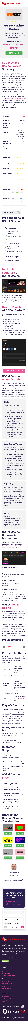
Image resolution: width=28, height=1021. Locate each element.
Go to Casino (14, 53)
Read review (8, 833)
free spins (5, 546)
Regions (4, 1001)
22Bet (16, 916)
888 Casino (8, 916)
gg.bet (23, 116)
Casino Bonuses (6, 971)
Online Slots (5, 970)
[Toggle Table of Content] (17, 212)
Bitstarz (17, 919)
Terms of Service (6, 998)
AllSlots (7, 919)
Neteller (19, 678)
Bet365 (17, 923)
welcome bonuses (7, 548)
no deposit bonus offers (16, 546)
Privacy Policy (5, 996)
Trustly (22, 698)
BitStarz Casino (6, 986)
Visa (20, 670)
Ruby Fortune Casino (7, 988)
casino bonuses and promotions (16, 98)
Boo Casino (8, 923)
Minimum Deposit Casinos (8, 975)
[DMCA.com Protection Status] (5, 962)
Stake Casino (5, 985)
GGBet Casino (5, 981)
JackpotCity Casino (7, 983)
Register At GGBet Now (14, 371)
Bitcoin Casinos (6, 973)
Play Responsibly (6, 1000)
